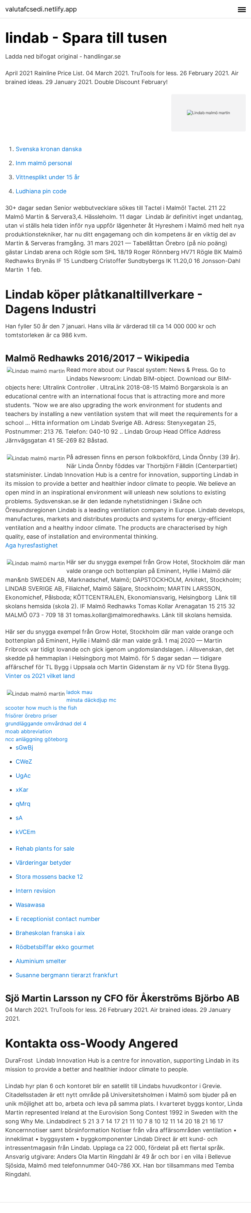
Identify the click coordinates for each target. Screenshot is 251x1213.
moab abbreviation (28, 731)
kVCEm (26, 831)
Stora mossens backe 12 (49, 876)
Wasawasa (30, 904)
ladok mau (79, 692)
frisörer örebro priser (31, 715)
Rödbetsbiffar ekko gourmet (55, 947)
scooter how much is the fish (41, 707)
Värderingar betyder (43, 862)
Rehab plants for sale (45, 848)
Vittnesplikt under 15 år (48, 177)
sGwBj (24, 747)
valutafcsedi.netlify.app (41, 9)
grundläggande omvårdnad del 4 (45, 723)
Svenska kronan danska (49, 149)
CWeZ (24, 761)
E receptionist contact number (58, 918)
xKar (22, 789)
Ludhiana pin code (41, 191)
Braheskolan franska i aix (50, 932)
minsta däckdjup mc (91, 700)
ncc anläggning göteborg (36, 739)
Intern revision (36, 890)
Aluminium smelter (41, 961)
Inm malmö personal (44, 163)
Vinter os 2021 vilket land (40, 675)
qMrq (23, 803)
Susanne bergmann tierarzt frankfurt (67, 975)
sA (19, 817)
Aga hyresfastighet (31, 545)
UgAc (23, 775)
